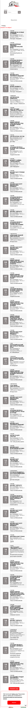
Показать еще (14, 688)
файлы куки (15, 694)
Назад (4, 25)
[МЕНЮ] (5, 12)
